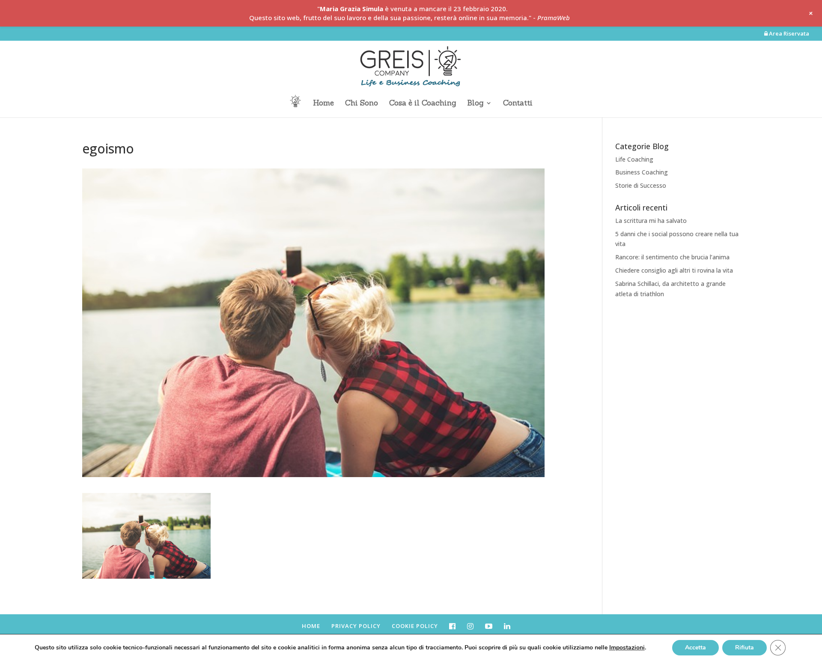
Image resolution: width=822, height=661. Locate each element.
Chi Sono (361, 104)
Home (323, 104)
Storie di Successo (640, 185)
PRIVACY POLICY (356, 626)
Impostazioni (627, 648)
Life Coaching (634, 159)
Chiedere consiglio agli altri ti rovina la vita (674, 270)
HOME (311, 626)
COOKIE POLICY (415, 626)
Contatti (518, 104)
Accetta (695, 647)
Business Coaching (641, 172)
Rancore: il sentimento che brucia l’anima (672, 257)
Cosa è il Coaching (422, 104)
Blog (475, 104)
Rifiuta (744, 647)
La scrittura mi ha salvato (651, 220)
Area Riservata (788, 34)
